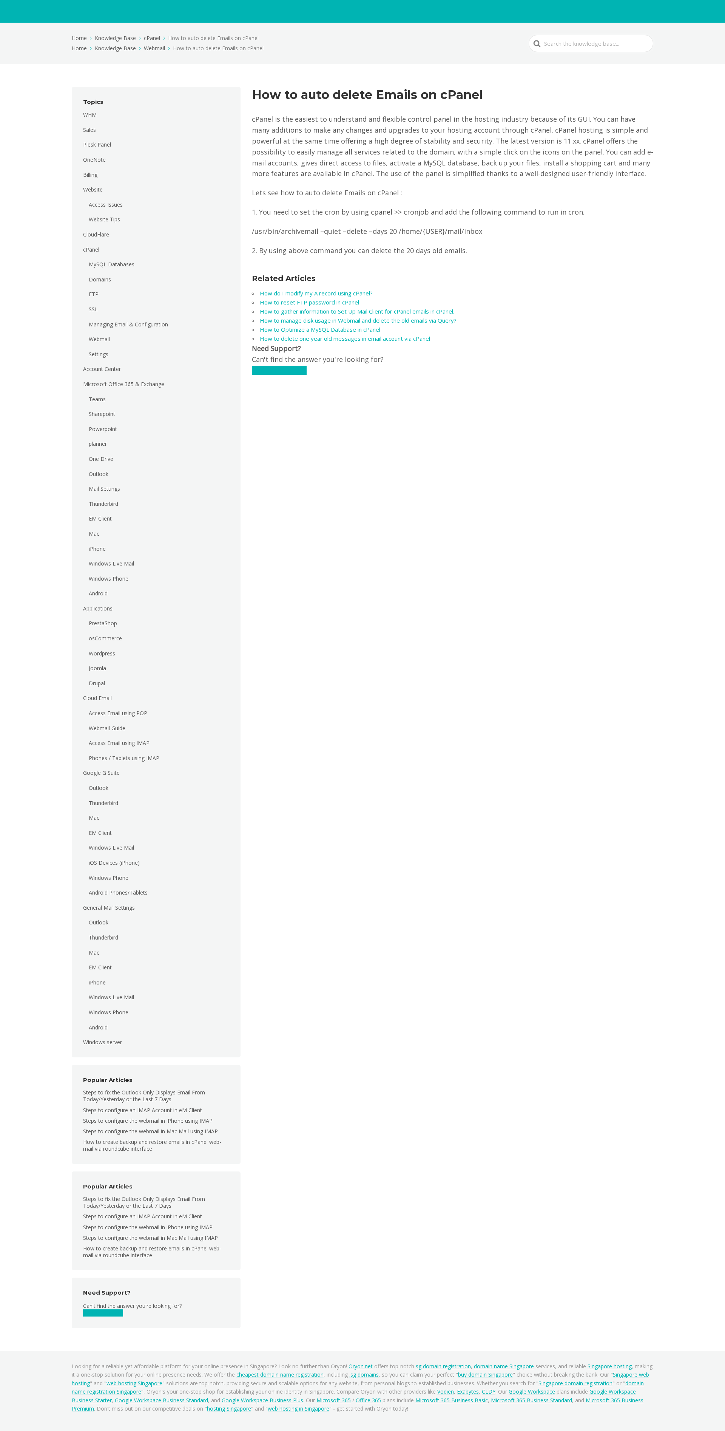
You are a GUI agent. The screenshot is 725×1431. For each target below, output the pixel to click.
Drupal (97, 683)
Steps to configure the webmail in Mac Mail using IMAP (150, 1131)
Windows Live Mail (111, 563)
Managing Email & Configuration (128, 324)
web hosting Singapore (134, 1383)
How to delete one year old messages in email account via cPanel (346, 338)
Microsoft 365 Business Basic (451, 1400)
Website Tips (104, 219)
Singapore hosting (610, 1366)
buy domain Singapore (485, 1374)
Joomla (97, 668)
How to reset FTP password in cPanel (310, 302)
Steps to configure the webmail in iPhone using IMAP (148, 1120)
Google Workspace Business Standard (161, 1400)
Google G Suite (101, 772)
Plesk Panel (97, 144)
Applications (98, 608)
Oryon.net (361, 1366)
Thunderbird (103, 503)
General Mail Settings (109, 907)
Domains (100, 279)
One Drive (101, 458)
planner (98, 443)
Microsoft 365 (333, 1400)
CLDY (488, 1391)
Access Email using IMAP (119, 742)
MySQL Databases (111, 264)
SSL (93, 309)
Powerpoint (103, 429)
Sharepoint (102, 413)
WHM (90, 114)
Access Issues (106, 204)
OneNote (94, 159)
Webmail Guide (107, 728)
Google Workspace (532, 1391)
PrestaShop (103, 623)
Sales (89, 129)
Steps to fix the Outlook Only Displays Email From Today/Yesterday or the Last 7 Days (144, 1096)
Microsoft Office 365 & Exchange (123, 384)
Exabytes (468, 1391)
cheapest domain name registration (280, 1374)
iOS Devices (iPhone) (114, 862)
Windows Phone (108, 578)
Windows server (102, 1042)
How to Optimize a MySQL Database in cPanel (320, 329)
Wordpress (102, 653)
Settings (98, 354)
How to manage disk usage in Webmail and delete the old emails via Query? (359, 320)
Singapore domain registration (575, 1383)
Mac (94, 533)
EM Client (100, 518)
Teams (97, 399)
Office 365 (368, 1400)
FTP (94, 294)
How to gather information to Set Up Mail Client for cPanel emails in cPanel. (358, 311)
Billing (90, 174)
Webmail (99, 339)
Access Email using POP (118, 713)
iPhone (97, 548)
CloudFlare (96, 234)
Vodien (445, 1391)
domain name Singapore (504, 1366)
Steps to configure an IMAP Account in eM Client (142, 1110)
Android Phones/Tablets (118, 892)
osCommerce (105, 638)
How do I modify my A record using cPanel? (317, 293)
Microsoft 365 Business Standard (531, 1400)
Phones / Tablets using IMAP (124, 758)
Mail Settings (104, 488)
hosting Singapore (229, 1408)
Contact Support (103, 1313)
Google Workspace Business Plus (262, 1400)
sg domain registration (443, 1366)
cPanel (91, 249)
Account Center (102, 368)
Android (98, 593)
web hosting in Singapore (298, 1408)
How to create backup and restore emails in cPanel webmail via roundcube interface (152, 1145)
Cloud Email (97, 698)
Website (93, 189)
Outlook (98, 474)
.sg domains (364, 1374)
